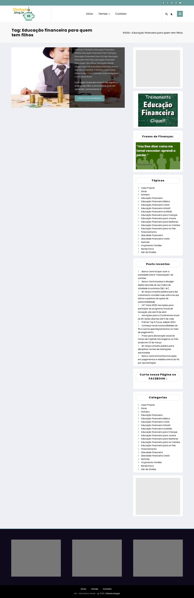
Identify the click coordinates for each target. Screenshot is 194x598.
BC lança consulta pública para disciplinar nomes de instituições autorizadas (156, 349)
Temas (103, 14)
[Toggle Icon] (180, 14)
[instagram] (176, 2)
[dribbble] (171, 2)
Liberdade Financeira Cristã (155, 238)
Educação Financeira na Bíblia (156, 211)
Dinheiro (145, 194)
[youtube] (180, 2)
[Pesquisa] (166, 13)
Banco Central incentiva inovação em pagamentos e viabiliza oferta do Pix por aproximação (158, 359)
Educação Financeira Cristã (155, 204)
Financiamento (149, 231)
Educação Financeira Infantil (155, 208)
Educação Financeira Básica (155, 201)
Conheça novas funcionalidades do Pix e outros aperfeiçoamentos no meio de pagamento (158, 329)
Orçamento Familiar (151, 245)
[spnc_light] (172, 14)
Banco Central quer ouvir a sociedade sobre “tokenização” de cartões (155, 275)
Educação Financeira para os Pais (158, 228)
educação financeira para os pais (91, 56)
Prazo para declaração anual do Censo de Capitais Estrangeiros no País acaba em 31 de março (158, 339)
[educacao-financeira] (158, 110)
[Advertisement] (158, 68)
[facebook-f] (163, 2)
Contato (120, 14)
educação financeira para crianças (99, 53)
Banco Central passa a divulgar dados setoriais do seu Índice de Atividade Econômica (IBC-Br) (156, 285)
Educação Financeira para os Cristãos (160, 225)
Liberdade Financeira (152, 235)
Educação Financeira (152, 198)
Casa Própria (148, 187)
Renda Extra (147, 248)
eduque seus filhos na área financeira (93, 66)
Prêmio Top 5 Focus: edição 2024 (159, 322)
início (89, 14)
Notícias (145, 242)
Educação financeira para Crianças (159, 215)
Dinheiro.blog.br (113, 593)
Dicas (144, 191)
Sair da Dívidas (148, 252)
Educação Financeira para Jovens (158, 218)
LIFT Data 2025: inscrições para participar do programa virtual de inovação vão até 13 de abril (156, 308)
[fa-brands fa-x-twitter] (167, 2)
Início (126, 33)
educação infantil (105, 63)
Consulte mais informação (89, 98)
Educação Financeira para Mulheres (159, 221)
